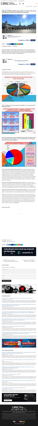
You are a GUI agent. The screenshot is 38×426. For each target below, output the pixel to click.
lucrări (14, 241)
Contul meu (23, 412)
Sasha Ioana (10, 306)
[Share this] (10, 44)
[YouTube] (16, 409)
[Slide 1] (7, 38)
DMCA (31, 411)
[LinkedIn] (23, 423)
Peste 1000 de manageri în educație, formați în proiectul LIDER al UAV (14, 387)
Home (3, 9)
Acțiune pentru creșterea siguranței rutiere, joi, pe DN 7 (11, 374)
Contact (33, 411)
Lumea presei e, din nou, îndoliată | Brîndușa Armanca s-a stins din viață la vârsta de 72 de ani (17, 298)
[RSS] (26, 409)
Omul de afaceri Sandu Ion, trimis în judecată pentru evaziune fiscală (13, 326)
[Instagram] (14, 409)
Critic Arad (15, 46)
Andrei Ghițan (21, 423)
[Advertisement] (19, 225)
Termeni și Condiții (12, 411)
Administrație (9, 9)
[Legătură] (36, 4)
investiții (11, 241)
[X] (24, 409)
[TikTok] (20, 409)
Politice (5, 9)
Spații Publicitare (18, 412)
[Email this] (8, 44)
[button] (20, 3)
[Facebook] (12, 409)
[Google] (18, 409)
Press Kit (14, 412)
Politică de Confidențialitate (19, 411)
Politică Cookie (27, 411)
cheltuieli (7, 241)
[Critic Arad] (9, 3)
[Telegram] (22, 409)
